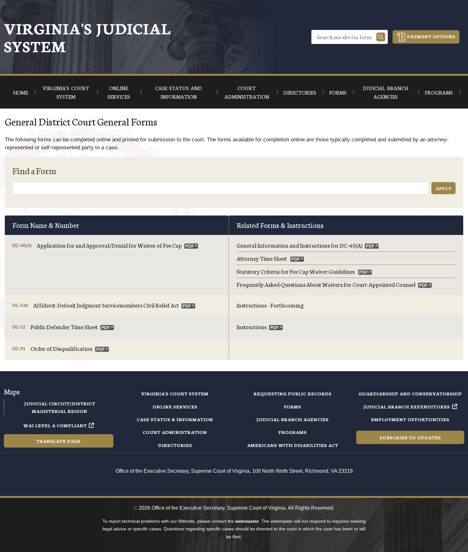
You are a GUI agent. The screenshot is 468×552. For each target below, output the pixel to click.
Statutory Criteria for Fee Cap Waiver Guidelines (296, 271)
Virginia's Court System (175, 393)
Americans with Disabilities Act (292, 445)
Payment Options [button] (430, 36)
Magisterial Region (59, 411)
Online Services (174, 406)
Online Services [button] (118, 92)
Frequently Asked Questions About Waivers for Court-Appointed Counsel (326, 284)
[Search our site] (380, 36)
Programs (292, 432)
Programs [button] (439, 92)
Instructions (251, 326)
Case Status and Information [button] (178, 92)
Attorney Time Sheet (262, 258)
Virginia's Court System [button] (66, 92)
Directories (175, 445)
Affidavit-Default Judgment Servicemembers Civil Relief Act (106, 305)
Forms (292, 406)
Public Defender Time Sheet (64, 326)
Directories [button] (299, 92)
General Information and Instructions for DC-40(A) (299, 245)
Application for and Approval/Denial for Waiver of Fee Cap (109, 245)
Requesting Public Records (292, 393)
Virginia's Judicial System (87, 36)
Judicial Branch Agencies (292, 419)
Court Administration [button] (246, 92)
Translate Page (58, 441)
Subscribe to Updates (410, 437)
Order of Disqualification (62, 348)
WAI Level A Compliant (55, 425)
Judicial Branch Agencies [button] (385, 92)
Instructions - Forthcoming (270, 305)
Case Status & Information (175, 419)
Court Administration (175, 432)
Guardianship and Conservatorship (410, 393)
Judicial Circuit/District (59, 403)
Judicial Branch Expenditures (406, 406)
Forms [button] (337, 92)
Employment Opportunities (410, 419)
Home (20, 92)
